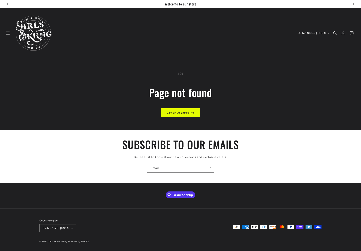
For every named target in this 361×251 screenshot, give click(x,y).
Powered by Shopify (78, 241)
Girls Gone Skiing (58, 241)
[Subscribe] (210, 168)
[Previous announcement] (7, 4)
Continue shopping (180, 112)
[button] (8, 33)
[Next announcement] (354, 4)
